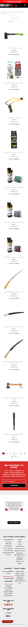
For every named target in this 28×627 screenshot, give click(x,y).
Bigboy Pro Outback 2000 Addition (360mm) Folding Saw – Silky (14, 362)
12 (21, 453)
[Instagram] (7, 604)
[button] (16, 5)
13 (24, 453)
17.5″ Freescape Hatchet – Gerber (14, 48)
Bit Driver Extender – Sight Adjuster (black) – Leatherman (14, 434)
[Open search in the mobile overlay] (20, 5)
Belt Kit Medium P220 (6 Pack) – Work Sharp (14, 257)
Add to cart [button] (14, 52)
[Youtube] (11, 604)
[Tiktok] (9, 604)
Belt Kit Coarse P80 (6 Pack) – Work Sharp (14, 187)
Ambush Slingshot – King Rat (14, 118)
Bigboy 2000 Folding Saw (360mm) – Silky (14, 292)
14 (12, 456)
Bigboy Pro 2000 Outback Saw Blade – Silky (14, 327)
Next (15, 456)
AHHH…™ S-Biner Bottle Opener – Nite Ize (13, 83)
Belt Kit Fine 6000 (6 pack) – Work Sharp (14, 222)
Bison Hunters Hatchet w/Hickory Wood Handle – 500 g (14, 398)
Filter (15, 17)
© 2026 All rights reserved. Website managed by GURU (14, 624)
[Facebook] (5, 604)
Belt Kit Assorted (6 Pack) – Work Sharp (14, 152)
